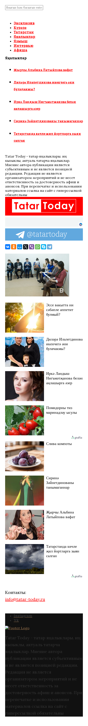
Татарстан (24, 32)
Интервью (23, 45)
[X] (25, 246)
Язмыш (21, 41)
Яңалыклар (24, 36)
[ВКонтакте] (7, 246)
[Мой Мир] (19, 246)
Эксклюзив (24, 23)
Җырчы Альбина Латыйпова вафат (43, 70)
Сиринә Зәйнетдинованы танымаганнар (48, 121)
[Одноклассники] (13, 246)
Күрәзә (20, 27)
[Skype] (43, 246)
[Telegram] (49, 246)
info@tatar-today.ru (25, 599)
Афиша (20, 50)
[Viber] (31, 246)
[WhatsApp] (37, 246)
